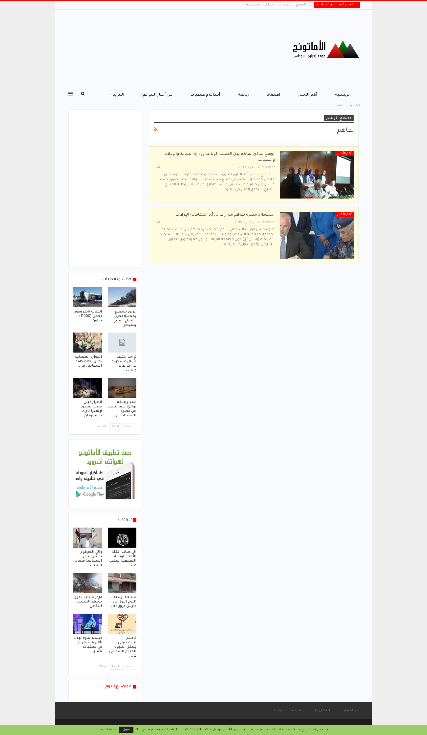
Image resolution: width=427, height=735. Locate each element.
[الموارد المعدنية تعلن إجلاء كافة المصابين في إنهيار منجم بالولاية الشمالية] (87, 343)
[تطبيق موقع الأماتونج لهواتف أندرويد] (104, 474)
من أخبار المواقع (157, 95)
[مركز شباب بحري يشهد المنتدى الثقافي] (87, 583)
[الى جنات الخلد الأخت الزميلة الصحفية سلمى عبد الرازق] (122, 538)
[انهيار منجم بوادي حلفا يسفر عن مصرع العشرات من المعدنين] (122, 388)
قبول (126, 730)
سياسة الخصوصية (260, 5)
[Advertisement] (163, 49)
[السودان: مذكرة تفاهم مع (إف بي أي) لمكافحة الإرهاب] (317, 235)
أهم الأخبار (307, 95)
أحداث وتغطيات (205, 95)
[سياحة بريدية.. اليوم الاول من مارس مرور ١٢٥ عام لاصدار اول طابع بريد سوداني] (122, 583)
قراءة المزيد (108, 730)
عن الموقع (303, 5)
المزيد (118, 95)
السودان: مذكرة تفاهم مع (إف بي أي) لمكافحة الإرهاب (225, 215)
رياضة (243, 95)
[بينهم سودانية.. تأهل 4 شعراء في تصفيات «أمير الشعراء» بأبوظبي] (87, 624)
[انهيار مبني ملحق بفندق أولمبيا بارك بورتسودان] (87, 388)
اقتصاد (273, 95)
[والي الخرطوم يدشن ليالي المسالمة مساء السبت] (87, 538)
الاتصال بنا (285, 5)
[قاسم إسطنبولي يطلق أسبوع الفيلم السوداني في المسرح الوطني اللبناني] (122, 624)
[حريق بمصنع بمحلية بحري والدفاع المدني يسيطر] (122, 297)
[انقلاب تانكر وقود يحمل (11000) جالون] (87, 297)
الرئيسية (343, 95)
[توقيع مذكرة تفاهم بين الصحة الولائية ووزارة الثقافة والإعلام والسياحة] (317, 175)
